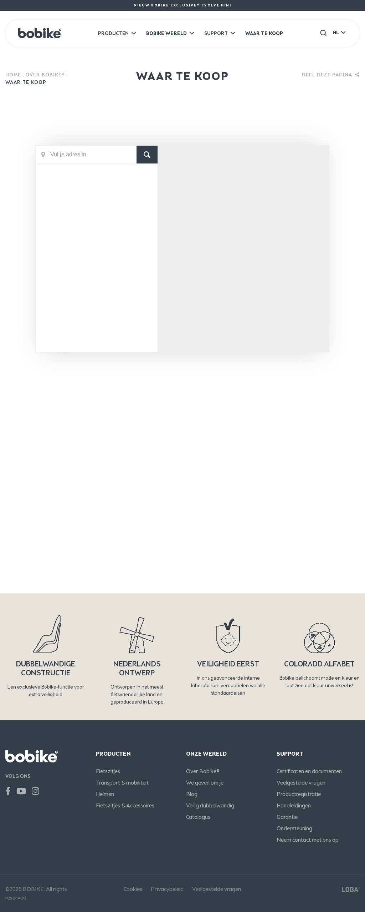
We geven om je (204, 782)
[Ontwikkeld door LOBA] (351, 889)
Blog (191, 794)
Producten (113, 33)
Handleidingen (294, 805)
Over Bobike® (45, 75)
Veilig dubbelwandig (210, 805)
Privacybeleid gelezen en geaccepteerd (103, 581)
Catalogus (198, 816)
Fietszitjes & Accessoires (125, 805)
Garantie (287, 816)
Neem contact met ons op (308, 839)
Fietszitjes (108, 771)
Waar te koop (264, 33)
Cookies (133, 889)
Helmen (105, 794)
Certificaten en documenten (309, 771)
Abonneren (312, 532)
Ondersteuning (294, 828)
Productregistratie (299, 794)
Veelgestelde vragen (301, 782)
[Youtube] (21, 791)
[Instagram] (35, 791)
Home (13, 75)
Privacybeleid (167, 889)
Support (216, 33)
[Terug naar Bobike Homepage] (39, 33)
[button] (323, 32)
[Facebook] (8, 791)
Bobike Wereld (166, 33)
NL (336, 33)
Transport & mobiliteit (122, 782)
